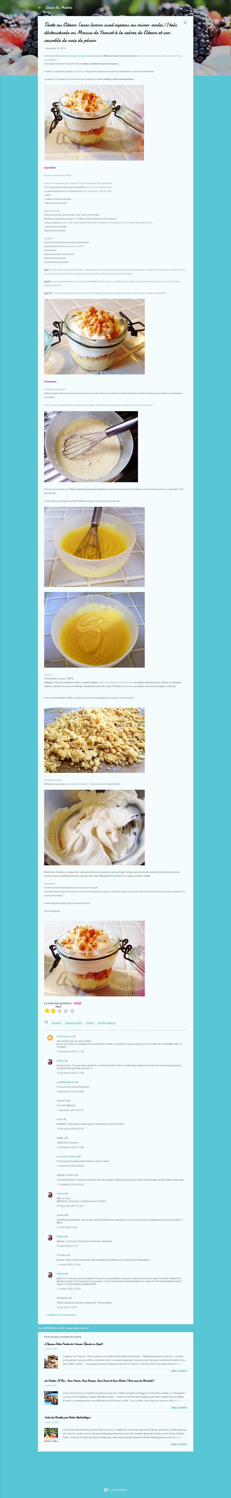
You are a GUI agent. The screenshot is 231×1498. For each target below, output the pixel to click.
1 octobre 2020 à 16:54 (68, 1264)
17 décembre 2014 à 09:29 (70, 1184)
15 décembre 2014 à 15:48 (70, 1147)
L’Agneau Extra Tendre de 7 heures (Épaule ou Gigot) (73, 1344)
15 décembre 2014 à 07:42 (70, 1128)
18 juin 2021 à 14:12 (67, 1307)
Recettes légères (107, 1023)
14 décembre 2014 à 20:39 (70, 1091)
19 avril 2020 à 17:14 (67, 1246)
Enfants (90, 1023)
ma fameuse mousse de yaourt (72, 56)
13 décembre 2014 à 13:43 (70, 1073)
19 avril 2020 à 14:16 (67, 1227)
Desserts (56, 1023)
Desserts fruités (73, 1023)
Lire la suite (179, 1371)
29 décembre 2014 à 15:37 (70, 1206)
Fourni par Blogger (117, 1489)
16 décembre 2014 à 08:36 (70, 1165)
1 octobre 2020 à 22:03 (68, 1288)
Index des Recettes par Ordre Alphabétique (67, 1417)
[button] (185, 23)
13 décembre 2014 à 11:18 (70, 1051)
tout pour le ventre (66, 1156)
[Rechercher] (191, 8)
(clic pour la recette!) (163, 281)
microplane (92, 191)
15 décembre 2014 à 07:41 (70, 1110)
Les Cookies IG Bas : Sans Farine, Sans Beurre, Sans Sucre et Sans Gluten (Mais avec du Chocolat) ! (99, 1381)
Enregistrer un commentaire (61, 1315)
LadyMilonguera (65, 1082)
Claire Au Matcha (58, 7)
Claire (60, 1060)
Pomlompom (63, 1036)
